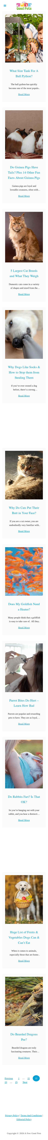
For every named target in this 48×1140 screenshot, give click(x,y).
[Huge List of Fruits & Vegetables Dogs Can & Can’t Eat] (24, 899)
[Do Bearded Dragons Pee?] (24, 1001)
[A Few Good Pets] (24, 5)
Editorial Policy (24, 1119)
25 (16, 1082)
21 (28, 1078)
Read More (24, 94)
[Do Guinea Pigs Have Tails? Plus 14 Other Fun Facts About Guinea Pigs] (24, 134)
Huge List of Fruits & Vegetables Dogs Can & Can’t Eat (24, 937)
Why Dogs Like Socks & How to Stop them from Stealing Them (24, 372)
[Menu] (5, 5)
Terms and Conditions (31, 1115)
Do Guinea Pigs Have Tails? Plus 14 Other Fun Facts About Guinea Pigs (24, 172)
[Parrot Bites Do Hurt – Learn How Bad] (24, 667)
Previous (9, 1078)
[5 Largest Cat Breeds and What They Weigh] (24, 237)
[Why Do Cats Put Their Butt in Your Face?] (24, 475)
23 (6, 1082)
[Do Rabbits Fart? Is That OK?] (24, 764)
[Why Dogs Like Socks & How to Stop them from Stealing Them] (24, 334)
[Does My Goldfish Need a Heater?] (24, 571)
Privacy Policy (12, 1115)
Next (25, 1082)
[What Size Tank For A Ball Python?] (24, 38)
